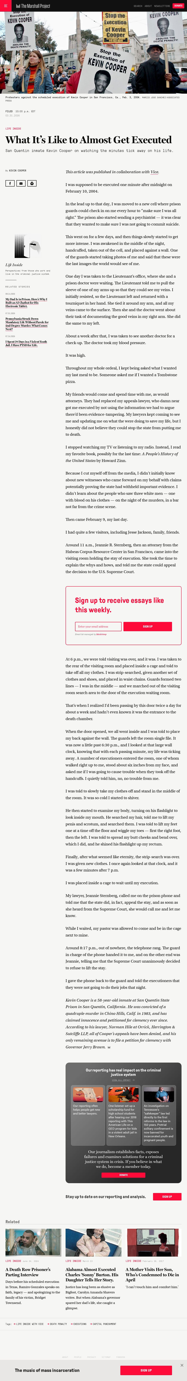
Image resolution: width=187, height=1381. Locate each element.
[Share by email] (21, 183)
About (148, 5)
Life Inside (13, 128)
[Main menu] (6, 6)
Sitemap (106, 1356)
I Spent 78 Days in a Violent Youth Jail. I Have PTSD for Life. (26, 343)
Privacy (91, 1356)
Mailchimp (101, 634)
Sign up (148, 626)
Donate (178, 5)
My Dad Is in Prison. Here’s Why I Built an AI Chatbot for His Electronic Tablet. (26, 302)
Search (138, 5)
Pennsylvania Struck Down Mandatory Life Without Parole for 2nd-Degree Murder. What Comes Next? (26, 324)
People (77, 1356)
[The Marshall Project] (32, 6)
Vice (154, 171)
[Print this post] (32, 183)
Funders (120, 1356)
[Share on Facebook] (10, 183)
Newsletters (162, 5)
